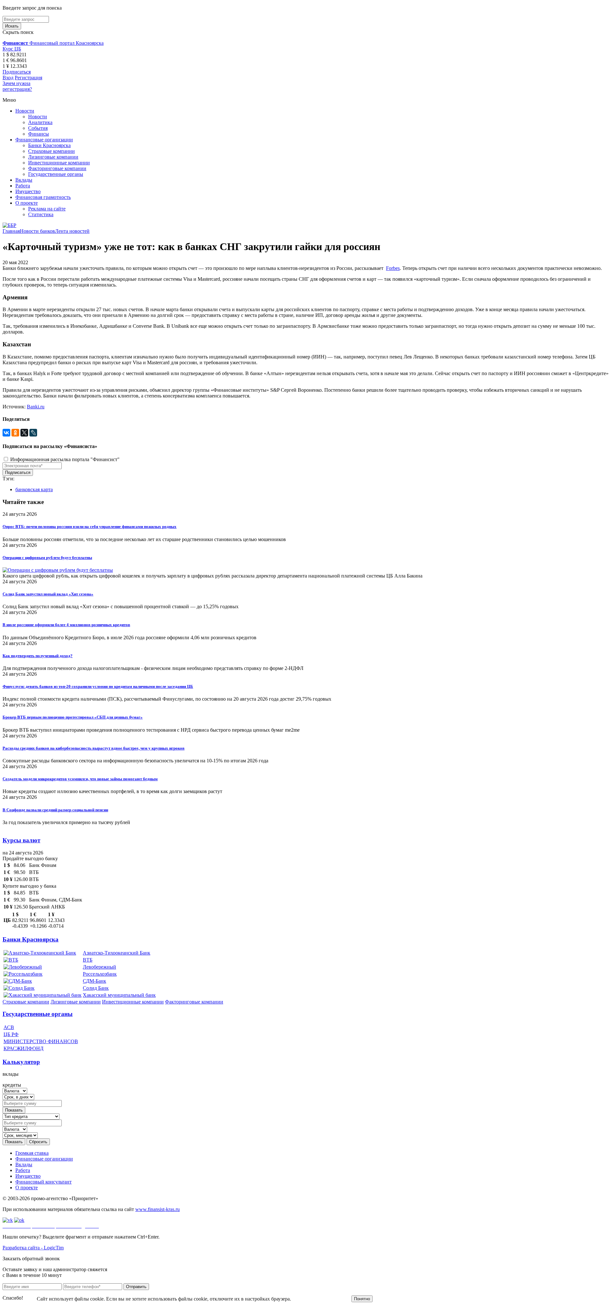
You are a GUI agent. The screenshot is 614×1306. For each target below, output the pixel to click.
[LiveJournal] (33, 433)
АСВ (9, 1027)
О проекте (26, 203)
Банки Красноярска (49, 145)
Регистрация (28, 77)
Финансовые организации (44, 139)
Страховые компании (51, 151)
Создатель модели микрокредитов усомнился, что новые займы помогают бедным (80, 778)
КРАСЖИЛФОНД (23, 1048)
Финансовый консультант (43, 1181)
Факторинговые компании (57, 168)
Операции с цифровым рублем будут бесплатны (47, 557)
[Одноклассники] (15, 433)
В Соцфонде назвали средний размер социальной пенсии (55, 809)
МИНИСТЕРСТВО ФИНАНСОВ (41, 1041)
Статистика (40, 214)
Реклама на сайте (47, 208)
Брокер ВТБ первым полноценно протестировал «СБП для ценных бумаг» (73, 717)
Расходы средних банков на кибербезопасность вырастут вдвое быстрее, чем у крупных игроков (94, 748)
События (38, 128)
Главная (11, 231)
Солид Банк (96, 988)
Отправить (136, 1286)
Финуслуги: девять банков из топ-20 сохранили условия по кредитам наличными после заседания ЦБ (98, 686)
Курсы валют (21, 840)
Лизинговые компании (53, 157)
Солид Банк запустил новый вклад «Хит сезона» (48, 594)
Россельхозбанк (100, 974)
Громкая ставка (32, 1153)
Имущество (28, 191)
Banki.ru (35, 406)
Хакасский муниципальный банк (119, 995)
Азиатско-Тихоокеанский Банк (116, 953)
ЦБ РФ (11, 1034)
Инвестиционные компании (59, 162)
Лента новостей (72, 231)
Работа (22, 185)
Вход (8, 77)
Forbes (393, 268)
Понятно (362, 1298)
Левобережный (99, 967)
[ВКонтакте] (6, 433)
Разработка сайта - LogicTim (33, 1247)
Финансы (38, 134)
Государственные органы (55, 174)
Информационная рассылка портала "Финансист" (64, 459)
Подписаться (17, 72)
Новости (24, 111)
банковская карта (34, 489)
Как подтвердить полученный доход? (38, 655)
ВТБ (87, 960)
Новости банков (37, 231)
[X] (24, 433)
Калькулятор (21, 1061)
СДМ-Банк (94, 981)
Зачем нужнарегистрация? (17, 86)
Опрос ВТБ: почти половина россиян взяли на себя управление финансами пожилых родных (90, 526)
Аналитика (40, 122)
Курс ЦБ (12, 48)
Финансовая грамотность (43, 197)
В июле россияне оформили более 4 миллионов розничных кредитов (66, 624)
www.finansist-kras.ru (157, 1209)
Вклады (23, 180)
